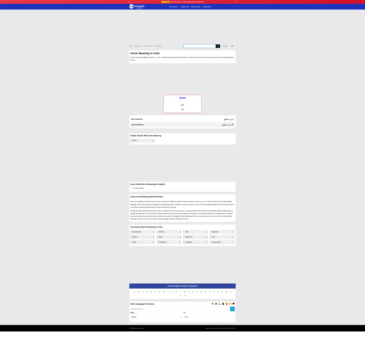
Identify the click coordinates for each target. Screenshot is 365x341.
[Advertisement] (182, 79)
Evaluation (188, 242)
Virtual (134, 242)
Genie (182, 97)
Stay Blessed (136, 232)
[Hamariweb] (136, 6)
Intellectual (188, 237)
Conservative (216, 242)
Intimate (161, 232)
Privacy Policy (231, 328)
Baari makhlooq (137, 119)
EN (225, 46)
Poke (187, 232)
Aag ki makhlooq (137, 124)
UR (232, 46)
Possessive (162, 242)
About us (208, 328)
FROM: (132, 312)
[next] (235, 2)
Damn (161, 237)
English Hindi (207, 7)
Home (130, 46)
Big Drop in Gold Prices (183, 2)
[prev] (129, 2)
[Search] (218, 46)
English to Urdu (147, 46)
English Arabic (196, 7)
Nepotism (215, 232)
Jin (182, 109)
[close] (362, 2)
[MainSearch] (232, 309)
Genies (134, 140)
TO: (184, 312)
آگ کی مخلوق (228, 124)
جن (182, 104)
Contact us (215, 328)
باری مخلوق (229, 119)
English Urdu (185, 7)
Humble (134, 237)
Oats (213, 237)
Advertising (223, 328)
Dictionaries (173, 7)
